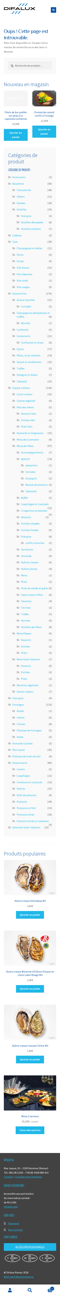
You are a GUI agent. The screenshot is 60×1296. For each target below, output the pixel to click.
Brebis (20, 711)
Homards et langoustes (30, 433)
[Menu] (53, 10)
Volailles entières (31, 228)
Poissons (22, 801)
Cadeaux (17, 235)
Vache (20, 737)
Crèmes (21, 724)
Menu (24, 575)
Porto (20, 254)
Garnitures (27, 549)
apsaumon (31, 465)
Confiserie (22, 329)
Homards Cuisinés (22, 743)
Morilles (25, 323)
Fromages (18, 704)
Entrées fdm (28, 420)
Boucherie (18, 183)
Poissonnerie (19, 762)
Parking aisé (11, 1206)
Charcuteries (24, 190)
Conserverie (23, 336)
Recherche (30, 1290)
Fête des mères (25, 407)
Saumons (26, 601)
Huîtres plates (29, 568)
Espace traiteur (21, 388)
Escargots (31, 478)
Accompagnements (32, 452)
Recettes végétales (28, 685)
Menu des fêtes (25, 446)
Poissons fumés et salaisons (33, 821)
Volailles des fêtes (31, 627)
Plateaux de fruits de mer (26, 756)
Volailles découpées (32, 222)
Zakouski (22, 381)
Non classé (18, 749)
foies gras (18, 698)
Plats (24, 581)
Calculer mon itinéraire (29, 1176)
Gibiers (21, 196)
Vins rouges (23, 287)
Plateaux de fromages (29, 730)
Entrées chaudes (30, 523)
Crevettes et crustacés (29, 782)
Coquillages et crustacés (35, 504)
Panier (46, 1287)
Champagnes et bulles (29, 248)
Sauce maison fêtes (32, 594)
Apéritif (25, 459)
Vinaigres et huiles (27, 374)
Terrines (25, 607)
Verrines (25, 620)
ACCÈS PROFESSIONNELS (30, 1247)
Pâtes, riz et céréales (28, 355)
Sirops (20, 261)
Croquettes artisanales (34, 510)
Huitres (21, 788)
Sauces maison (25, 691)
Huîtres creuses (29, 562)
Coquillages (23, 775)
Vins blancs (23, 267)
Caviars (21, 769)
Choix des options (30, 1130)
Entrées (25, 646)
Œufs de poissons (26, 795)
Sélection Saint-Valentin (26, 827)
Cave (15, 241)
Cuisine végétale (26, 400)
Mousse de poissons (36, 484)
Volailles (21, 209)
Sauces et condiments (29, 362)
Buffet (24, 497)
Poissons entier (25, 814)
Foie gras (26, 216)
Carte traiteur (24, 394)
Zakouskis (31, 491)
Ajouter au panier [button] (16, 135)
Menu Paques (24, 633)
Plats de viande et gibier (34, 588)
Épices (20, 349)
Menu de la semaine (28, 439)
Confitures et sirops (32, 342)
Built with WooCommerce (18, 1276)
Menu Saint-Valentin (28, 659)
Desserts (26, 517)
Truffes (20, 368)
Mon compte (15, 1229)
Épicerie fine (19, 293)
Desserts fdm (28, 413)
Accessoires (19, 177)
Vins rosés (22, 280)
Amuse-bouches (26, 300)
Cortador (26, 306)
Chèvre (20, 717)
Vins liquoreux (24, 274)
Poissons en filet (26, 808)
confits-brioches (34, 543)
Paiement (13, 1223)
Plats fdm (26, 426)
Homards (26, 556)
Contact (8, 1176)
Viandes (21, 203)
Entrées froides (29, 530)
